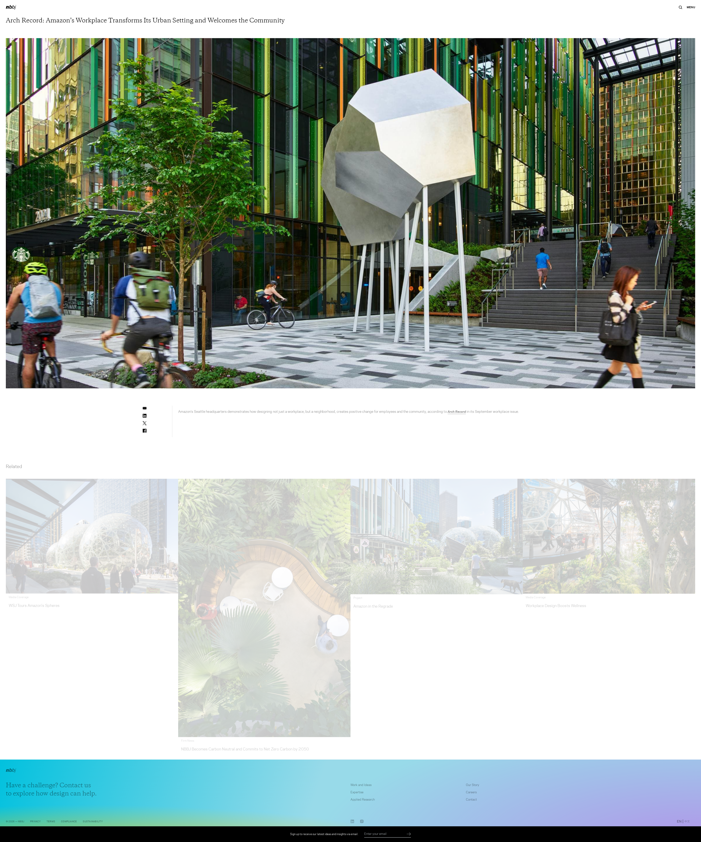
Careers (471, 789)
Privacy (35, 818)
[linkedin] (145, 416)
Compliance (69, 818)
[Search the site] (680, 7)
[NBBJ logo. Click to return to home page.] (11, 7)
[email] (145, 408)
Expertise (356, 789)
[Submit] (409, 834)
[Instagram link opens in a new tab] (362, 819)
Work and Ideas (360, 782)
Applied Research (362, 796)
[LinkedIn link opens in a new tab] (352, 819)
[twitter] (145, 423)
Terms (51, 818)
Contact (471, 796)
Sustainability (93, 818)
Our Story (472, 782)
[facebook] (145, 431)
